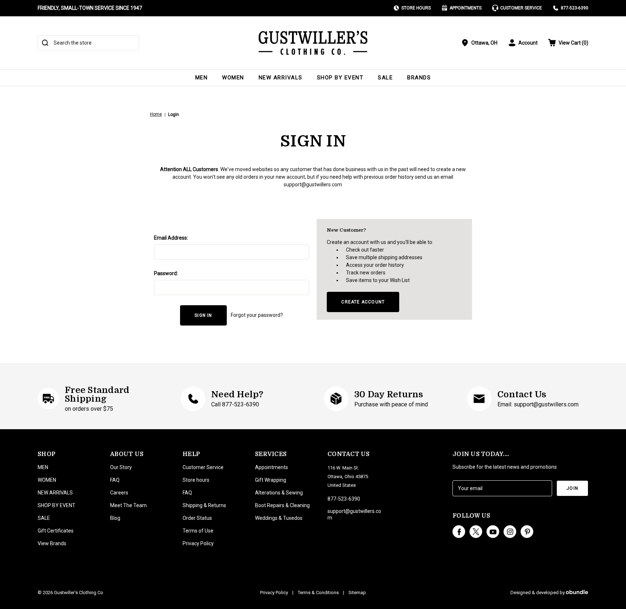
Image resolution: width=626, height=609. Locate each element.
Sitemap (357, 592)
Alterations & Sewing (279, 493)
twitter (476, 531)
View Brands (52, 543)
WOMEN (233, 77)
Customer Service (521, 8)
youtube (493, 531)
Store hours (196, 480)
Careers (119, 493)
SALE (385, 77)
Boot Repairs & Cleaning (282, 505)
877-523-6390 (574, 8)
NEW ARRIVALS (280, 77)
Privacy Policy (198, 543)
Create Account (363, 301)
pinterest (527, 531)
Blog (115, 518)
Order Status (197, 518)
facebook (458, 531)
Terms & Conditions (318, 592)
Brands (419, 77)
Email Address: (171, 238)
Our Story (121, 467)
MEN (201, 77)
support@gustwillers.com (313, 184)
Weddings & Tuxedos (278, 518)
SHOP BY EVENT (340, 77)
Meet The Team (128, 505)
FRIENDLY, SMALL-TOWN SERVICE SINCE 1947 (90, 8)
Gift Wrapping (270, 480)
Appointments (465, 8)
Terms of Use (198, 531)
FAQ (115, 480)
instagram (510, 531)
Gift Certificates (56, 531)
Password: (166, 273)
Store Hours (416, 8)
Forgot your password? (257, 315)
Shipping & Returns (204, 505)
